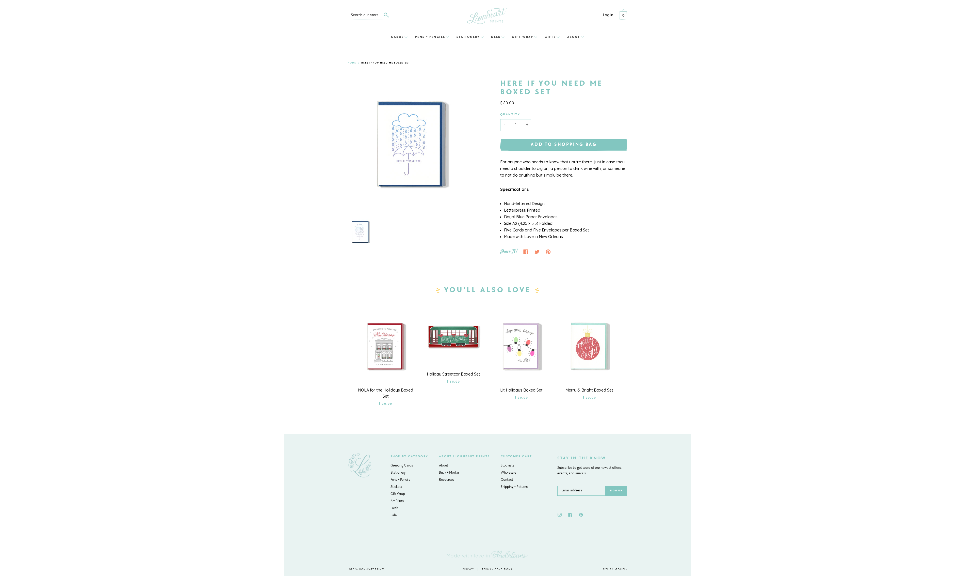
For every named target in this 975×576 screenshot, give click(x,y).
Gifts (550, 36)
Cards (397, 36)
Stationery (468, 36)
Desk (496, 36)
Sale (394, 515)
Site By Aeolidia (615, 569)
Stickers (396, 487)
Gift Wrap (522, 36)
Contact (507, 480)
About (573, 36)
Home (352, 63)
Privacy (468, 569)
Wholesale (508, 473)
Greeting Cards (402, 466)
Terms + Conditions (497, 569)
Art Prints (397, 501)
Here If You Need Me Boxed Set (385, 63)
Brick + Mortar (449, 473)
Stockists (507, 466)
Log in (608, 15)
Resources (446, 480)
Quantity (510, 114)
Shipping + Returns (514, 487)
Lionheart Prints (372, 569)
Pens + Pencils (430, 36)
